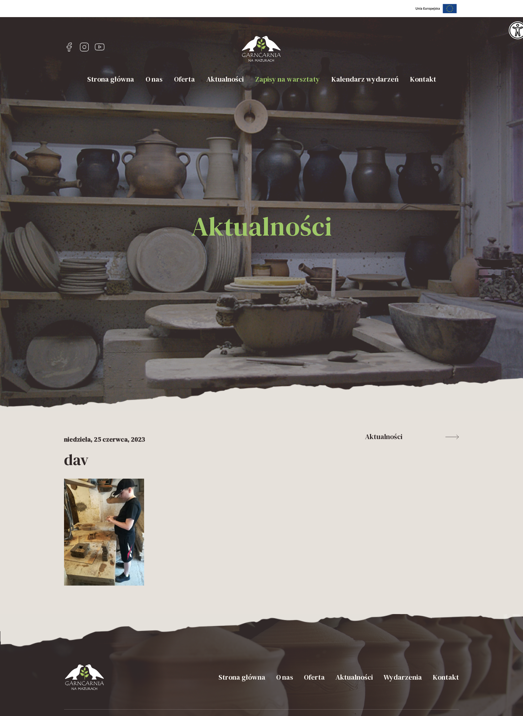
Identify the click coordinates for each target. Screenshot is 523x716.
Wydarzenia (403, 677)
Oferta (184, 79)
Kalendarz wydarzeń (364, 79)
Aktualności (225, 79)
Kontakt (423, 79)
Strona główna (110, 79)
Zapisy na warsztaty (287, 79)
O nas (154, 79)
